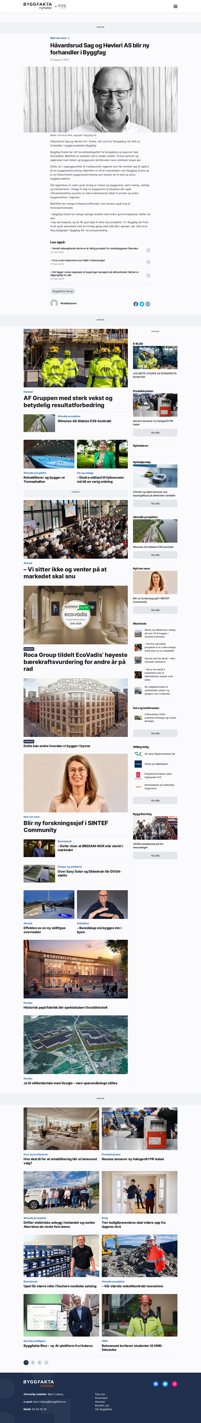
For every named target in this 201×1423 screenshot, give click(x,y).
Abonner (100, 1401)
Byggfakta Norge (63, 291)
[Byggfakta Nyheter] (38, 6)
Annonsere (101, 1397)
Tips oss (100, 1394)
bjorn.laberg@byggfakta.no (49, 1401)
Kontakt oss (102, 1405)
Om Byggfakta (103, 1409)
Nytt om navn (58, 38)
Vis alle (155, 432)
